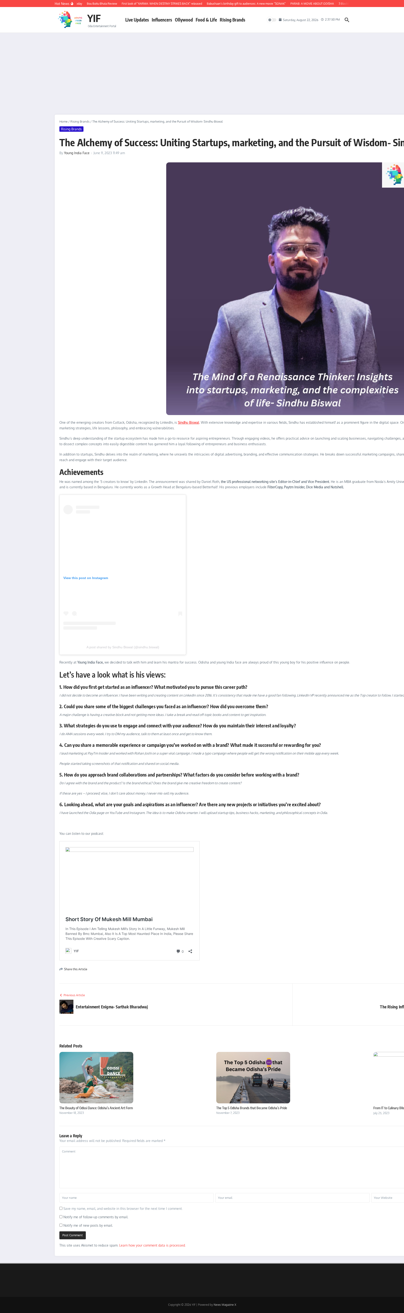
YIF (94, 18)
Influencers (162, 19)
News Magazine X (225, 1304)
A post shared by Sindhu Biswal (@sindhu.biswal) (123, 647)
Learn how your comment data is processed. (152, 1245)
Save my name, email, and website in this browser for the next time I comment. (123, 1209)
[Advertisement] (202, 68)
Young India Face (77, 153)
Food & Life (206, 19)
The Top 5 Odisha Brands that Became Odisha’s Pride (251, 1108)
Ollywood (184, 19)
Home (63, 121)
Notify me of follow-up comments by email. (95, 1217)
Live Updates (137, 19)
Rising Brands (232, 19)
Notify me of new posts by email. (88, 1225)
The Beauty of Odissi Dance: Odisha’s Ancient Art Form (96, 1108)
